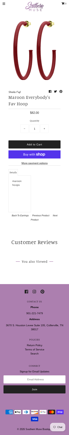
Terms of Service (34, 349)
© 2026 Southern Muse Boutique (34, 429)
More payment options (35, 163)
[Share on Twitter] (56, 91)
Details (13, 172)
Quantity (34, 120)
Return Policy (34, 345)
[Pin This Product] (60, 91)
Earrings (24, 215)
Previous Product (40, 215)
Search (34, 353)
